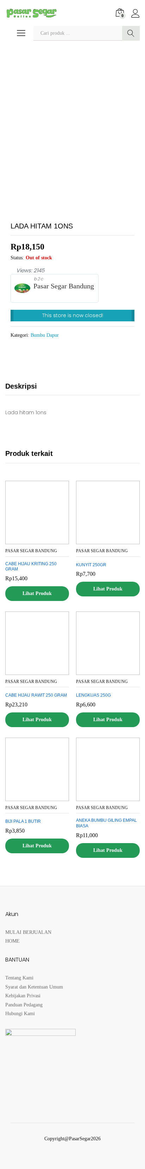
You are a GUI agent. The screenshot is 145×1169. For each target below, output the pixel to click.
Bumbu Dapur (45, 335)
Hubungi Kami (20, 1013)
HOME (12, 941)
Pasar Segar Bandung (63, 286)
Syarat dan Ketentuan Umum (34, 987)
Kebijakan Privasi (22, 995)
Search (131, 33)
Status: (17, 257)
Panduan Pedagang (24, 1004)
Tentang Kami (19, 977)
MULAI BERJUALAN (28, 932)
